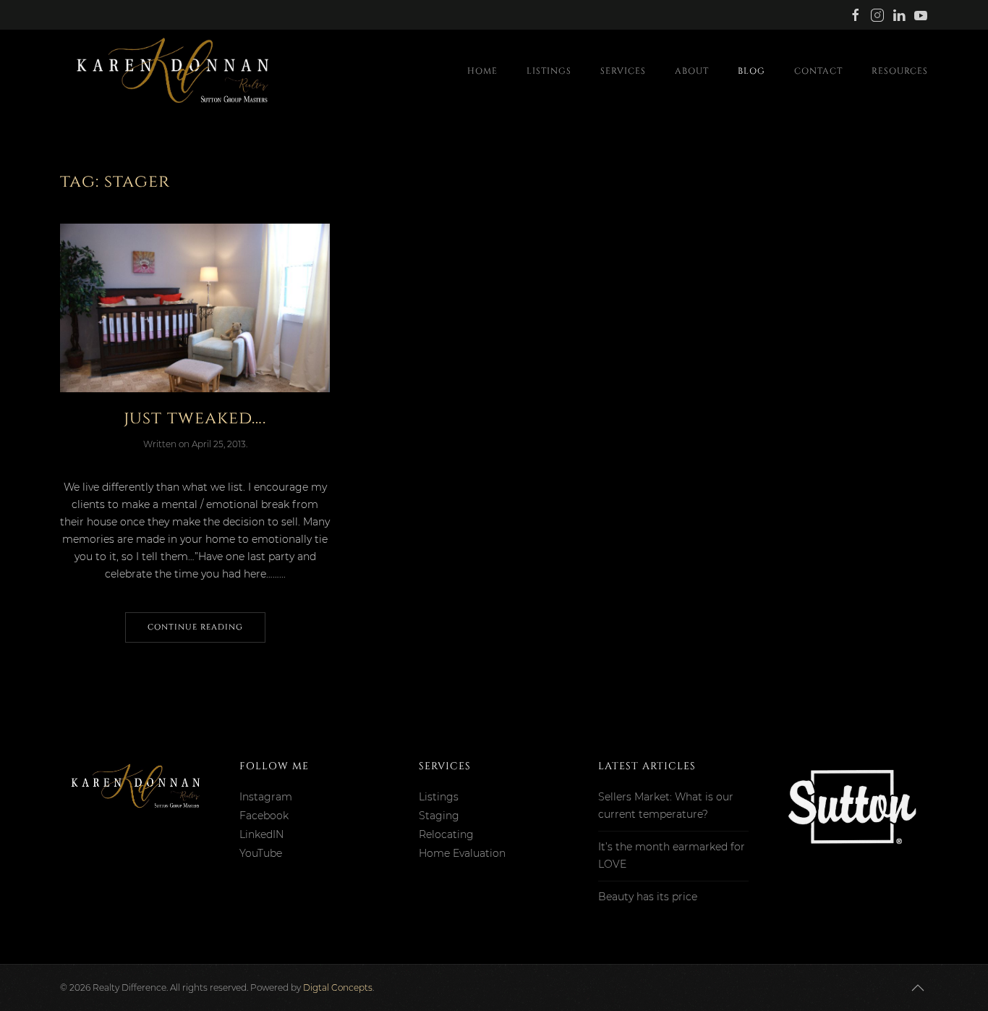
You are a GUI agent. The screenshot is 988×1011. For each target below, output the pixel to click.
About (692, 71)
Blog (751, 71)
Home (482, 71)
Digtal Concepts (337, 987)
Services (623, 71)
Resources (900, 71)
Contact (818, 71)
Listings (549, 71)
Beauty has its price (647, 896)
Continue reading (195, 627)
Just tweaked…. (195, 418)
